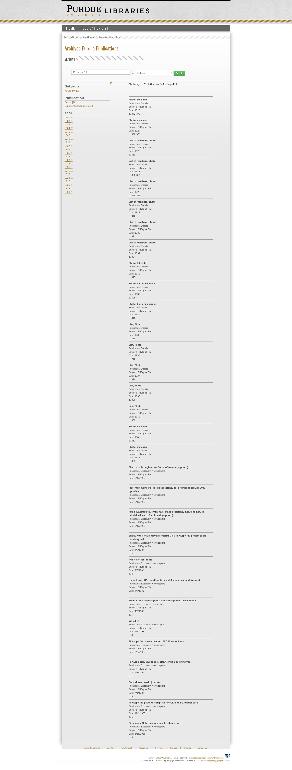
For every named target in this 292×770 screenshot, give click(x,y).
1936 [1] (69, 149)
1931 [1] (69, 167)
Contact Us (202, 748)
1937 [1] (69, 146)
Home (70, 28)
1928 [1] (69, 177)
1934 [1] (69, 156)
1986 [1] (69, 121)
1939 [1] (69, 138)
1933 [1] (69, 160)
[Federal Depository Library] (227, 755)
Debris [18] (70, 102)
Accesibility (143, 748)
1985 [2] (69, 124)
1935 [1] (69, 153)
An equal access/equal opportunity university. (206, 758)
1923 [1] (69, 192)
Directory (111, 748)
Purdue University (162, 758)
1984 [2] (69, 128)
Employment (127, 748)
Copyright (159, 748)
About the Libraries (92, 748)
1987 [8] (69, 117)
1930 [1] (69, 170)
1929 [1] (69, 174)
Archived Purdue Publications (93, 37)
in (133, 73)
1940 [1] (69, 135)
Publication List (94, 28)
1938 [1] (69, 142)
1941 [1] (69, 131)
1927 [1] (69, 181)
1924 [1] (69, 188)
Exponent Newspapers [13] (79, 106)
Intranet (187, 748)
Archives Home (71, 37)
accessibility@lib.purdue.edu (217, 761)
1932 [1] (69, 163)
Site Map (173, 748)
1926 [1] (69, 185)
